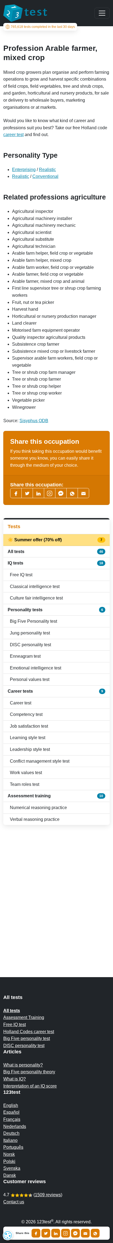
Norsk (9, 1154)
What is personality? (23, 1065)
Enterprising (24, 169)
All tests (55, 551)
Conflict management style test (39, 761)
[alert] (8, 1235)
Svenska (11, 1168)
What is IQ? (14, 1079)
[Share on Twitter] (45, 1233)
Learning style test (27, 737)
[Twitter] (27, 493)
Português (13, 1147)
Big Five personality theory (29, 1071)
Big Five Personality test (33, 621)
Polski (9, 1161)
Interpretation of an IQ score (30, 1086)
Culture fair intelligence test (36, 598)
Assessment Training (23, 1017)
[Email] (85, 1233)
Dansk (9, 1175)
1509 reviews (48, 1194)
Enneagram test (25, 656)
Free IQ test (21, 574)
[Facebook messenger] (61, 493)
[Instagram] (65, 1233)
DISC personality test (30, 644)
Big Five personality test (26, 1038)
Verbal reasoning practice (35, 819)
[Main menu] (102, 13)
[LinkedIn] (38, 493)
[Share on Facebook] (36, 1233)
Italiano (10, 1140)
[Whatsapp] (72, 493)
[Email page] (83, 493)
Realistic (47, 169)
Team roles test (24, 784)
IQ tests (55, 563)
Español (11, 1112)
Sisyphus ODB (33, 420)
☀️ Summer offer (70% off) (55, 539)
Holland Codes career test (28, 1031)
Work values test (26, 772)
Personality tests (55, 609)
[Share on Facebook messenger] (75, 1233)
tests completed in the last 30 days (43, 27)
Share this (22, 1233)
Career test (20, 703)
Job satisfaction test (29, 726)
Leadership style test (30, 749)
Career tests (55, 691)
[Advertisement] (56, 890)
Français (11, 1119)
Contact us (13, 1202)
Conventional (45, 176)
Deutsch (11, 1133)
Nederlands (14, 1126)
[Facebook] (16, 493)
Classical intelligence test (35, 586)
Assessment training (55, 796)
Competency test (26, 714)
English (10, 1105)
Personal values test (29, 679)
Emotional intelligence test (35, 668)
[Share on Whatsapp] (95, 1233)
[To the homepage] (25, 13)
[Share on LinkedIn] (55, 1233)
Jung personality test (30, 633)
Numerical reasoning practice (38, 807)
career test (13, 134)
